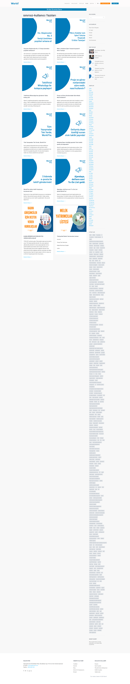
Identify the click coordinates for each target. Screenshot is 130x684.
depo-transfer (92, 297)
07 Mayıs (91, 126)
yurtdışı (91, 630)
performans (95, 529)
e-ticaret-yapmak (93, 331)
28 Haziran (91, 204)
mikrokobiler (92, 461)
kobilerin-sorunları (98, 421)
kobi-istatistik (92, 418)
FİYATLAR (81, 3)
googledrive (92, 354)
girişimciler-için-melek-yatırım (96, 348)
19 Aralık (91, 142)
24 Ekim (91, 211)
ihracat (90, 373)
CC (90, 286)
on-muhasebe (92, 491)
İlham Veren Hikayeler (94, 27)
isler (90, 397)
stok (99, 564)
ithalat (95, 401)
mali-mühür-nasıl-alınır (94, 448)
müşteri (96, 465)
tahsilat (91, 570)
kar (99, 410)
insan (96, 380)
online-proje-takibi (93, 517)
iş (95, 384)
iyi (98, 401)
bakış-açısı (96, 254)
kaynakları (91, 414)
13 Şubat (91, 166)
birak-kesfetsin (92, 262)
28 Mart (91, 178)
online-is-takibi (92, 504)
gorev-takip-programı (94, 356)
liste (103, 440)
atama (90, 252)
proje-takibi (95, 534)
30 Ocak (91, 157)
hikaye (90, 365)
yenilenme (91, 624)
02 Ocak (91, 92)
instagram (91, 384)
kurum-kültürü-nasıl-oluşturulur (96, 431)
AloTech (91, 245)
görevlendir (91, 361)
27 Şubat (91, 169)
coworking (91, 290)
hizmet (97, 365)
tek (102, 572)
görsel (97, 361)
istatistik (91, 401)
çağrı (99, 275)
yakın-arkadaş (92, 611)
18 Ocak (91, 153)
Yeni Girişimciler (92, 40)
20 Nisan (91, 122)
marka (97, 450)
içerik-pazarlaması (93, 367)
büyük (90, 275)
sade (94, 547)
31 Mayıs (91, 196)
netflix (101, 480)
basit (90, 258)
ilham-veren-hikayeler (94, 376)
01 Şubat (91, 160)
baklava (101, 254)
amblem (102, 245)
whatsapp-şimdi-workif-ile (95, 602)
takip (98, 570)
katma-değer (99, 412)
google (102, 352)
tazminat (98, 572)
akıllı (90, 243)
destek (95, 301)
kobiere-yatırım (100, 418)
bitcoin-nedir (101, 265)
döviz (96, 312)
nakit (102, 472)
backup (91, 254)
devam (90, 305)
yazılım (90, 617)
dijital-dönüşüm (92, 307)
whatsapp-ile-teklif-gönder (95, 600)
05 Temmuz (92, 207)
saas (90, 547)
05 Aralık (91, 139)
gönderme (91, 352)
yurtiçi (95, 630)
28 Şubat (91, 225)
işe (104, 395)
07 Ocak (91, 220)
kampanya (95, 410)
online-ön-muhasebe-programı (96, 515)
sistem (99, 555)
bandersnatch (100, 256)
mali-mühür (91, 446)
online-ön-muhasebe (99, 512)
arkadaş (100, 250)
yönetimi (96, 628)
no (96, 487)
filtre (103, 337)
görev (97, 354)
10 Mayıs (91, 191)
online (90, 497)
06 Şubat (91, 104)
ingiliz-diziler (92, 378)
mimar (97, 461)
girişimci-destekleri (98, 344)
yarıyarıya (91, 615)
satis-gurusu (92, 549)
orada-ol (91, 525)
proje (90, 534)
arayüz (96, 250)
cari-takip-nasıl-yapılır (99, 284)
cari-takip (91, 284)
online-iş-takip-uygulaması (95, 506)
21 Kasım (91, 133)
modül (99, 463)
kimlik (99, 416)
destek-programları (93, 303)
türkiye (94, 583)
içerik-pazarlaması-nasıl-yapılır (96, 369)
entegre (93, 333)
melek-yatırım (92, 453)
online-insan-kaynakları (94, 502)
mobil (95, 463)
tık (98, 581)
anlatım (91, 247)
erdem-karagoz (92, 335)
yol (102, 624)
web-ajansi (100, 594)
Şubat (90, 101)
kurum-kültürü (99, 429)
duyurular (91, 314)
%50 (90, 235)
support (91, 568)
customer (94, 292)
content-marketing (93, 288)
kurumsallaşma (92, 438)
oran (95, 525)
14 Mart (91, 175)
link (98, 440)
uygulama (98, 587)
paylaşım (102, 527)
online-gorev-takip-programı (95, 500)
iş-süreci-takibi (97, 391)
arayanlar (91, 250)
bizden (90, 267)
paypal (90, 529)
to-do (90, 583)
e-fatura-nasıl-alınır (93, 320)
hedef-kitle (96, 363)
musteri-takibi (92, 468)
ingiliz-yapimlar (99, 378)
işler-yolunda (95, 397)
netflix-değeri (92, 482)
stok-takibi (91, 566)
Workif (90, 37)
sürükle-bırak (100, 568)
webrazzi (91, 596)
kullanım (96, 425)
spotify (99, 562)
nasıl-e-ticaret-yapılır (93, 476)
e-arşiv (96, 314)
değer (90, 294)
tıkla (100, 581)
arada (97, 247)
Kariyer (90, 32)
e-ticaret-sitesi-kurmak (94, 329)
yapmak (97, 613)
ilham (99, 373)
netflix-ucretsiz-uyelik (94, 485)
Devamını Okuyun (27, 62)
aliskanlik (101, 243)
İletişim (75, 672)
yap (100, 611)
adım (90, 239)
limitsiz (101, 438)
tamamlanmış (92, 572)
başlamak (95, 258)
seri (103, 551)
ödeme (99, 487)
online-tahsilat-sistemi (94, 521)
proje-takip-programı (94, 536)
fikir (100, 337)
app (94, 247)
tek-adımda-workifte (93, 574)
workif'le (95, 604)
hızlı (94, 365)
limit (98, 438)
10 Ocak (91, 151)
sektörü (95, 551)
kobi (102, 416)
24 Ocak (91, 99)
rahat (98, 538)
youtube (100, 628)
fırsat (90, 339)
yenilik (96, 624)
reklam (102, 538)
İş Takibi (91, 30)
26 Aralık (91, 144)
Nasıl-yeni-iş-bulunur (93, 480)
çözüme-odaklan (99, 290)
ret (93, 545)
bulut (99, 271)
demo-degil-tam (96, 294)
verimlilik (102, 589)
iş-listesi (91, 391)
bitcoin (103, 262)
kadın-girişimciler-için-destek (95, 408)
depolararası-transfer (94, 299)
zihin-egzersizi (92, 632)
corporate (101, 288)
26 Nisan (91, 186)
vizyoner (98, 591)
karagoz (103, 410)
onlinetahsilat (92, 523)
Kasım (90, 131)
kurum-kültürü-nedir (93, 433)
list (100, 440)
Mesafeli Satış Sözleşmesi (101, 668)
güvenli (91, 363)
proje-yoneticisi (92, 538)
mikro (99, 457)
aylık (101, 252)
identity (103, 371)
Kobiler (90, 35)
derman (101, 299)
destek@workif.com (33, 665)
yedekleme (101, 617)
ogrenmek (91, 489)
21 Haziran (91, 202)
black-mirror (99, 267)
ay (93, 252)
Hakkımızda (97, 672)
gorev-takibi (102, 354)
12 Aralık (91, 141)
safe (97, 547)
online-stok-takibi (93, 519)
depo (102, 294)
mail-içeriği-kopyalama (94, 444)
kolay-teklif (95, 423)
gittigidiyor (97, 350)
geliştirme (102, 341)
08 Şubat (91, 106)
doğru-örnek (101, 309)
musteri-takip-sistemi (94, 470)
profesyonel (101, 532)
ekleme (102, 331)
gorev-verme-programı (94, 359)
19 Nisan (91, 121)
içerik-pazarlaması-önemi (95, 371)
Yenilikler (75, 664)
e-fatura (100, 314)
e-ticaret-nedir (92, 326)
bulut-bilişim (92, 273)
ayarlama (97, 252)
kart (90, 412)
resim (90, 545)
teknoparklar (92, 579)
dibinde (95, 305)
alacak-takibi (95, 243)
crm (90, 292)
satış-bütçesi (102, 547)
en (90, 333)
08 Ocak (91, 94)
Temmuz (91, 205)
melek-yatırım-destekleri (94, 455)
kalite (90, 410)
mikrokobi (97, 459)
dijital (99, 305)
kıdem (99, 414)
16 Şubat (91, 108)
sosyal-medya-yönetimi (94, 559)
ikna (96, 373)
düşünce (100, 312)
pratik (96, 532)
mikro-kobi (91, 459)
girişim (90, 344)
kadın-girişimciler (93, 406)
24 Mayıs (91, 195)
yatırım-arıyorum (98, 615)
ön (98, 489)
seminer (100, 551)
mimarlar (102, 461)
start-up (91, 564)
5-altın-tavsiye (98, 237)
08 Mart (91, 112)
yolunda (91, 626)
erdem (97, 333)
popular (101, 529)
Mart (90, 110)
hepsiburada (102, 363)
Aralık (90, 137)
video (90, 591)
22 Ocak (91, 97)
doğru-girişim (95, 309)
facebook (99, 335)
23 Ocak (91, 155)
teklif (101, 574)
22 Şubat (91, 168)
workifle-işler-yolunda (94, 609)
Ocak (90, 90)
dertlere (91, 301)
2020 (90, 216)
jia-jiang (102, 401)
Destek (75, 666)
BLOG (87, 3)
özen (94, 527)
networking (91, 487)
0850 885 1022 (31, 667)
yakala (101, 609)
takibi (95, 570)
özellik (90, 527)
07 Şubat (91, 162)
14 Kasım (91, 214)
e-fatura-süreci (92, 322)
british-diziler (96, 269)
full (90, 341)
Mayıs (90, 124)
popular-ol (91, 532)
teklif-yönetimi (101, 576)
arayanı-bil (102, 247)
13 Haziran (91, 200)
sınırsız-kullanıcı (92, 555)
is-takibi (91, 393)
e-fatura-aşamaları (93, 316)
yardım (101, 613)
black (94, 267)
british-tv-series (92, 271)
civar (93, 286)
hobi (101, 365)
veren (98, 589)
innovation (91, 380)
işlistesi (102, 399)
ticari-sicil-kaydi (92, 581)
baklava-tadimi (92, 256)
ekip (99, 331)
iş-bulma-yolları (100, 384)
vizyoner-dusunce (93, 594)
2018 (90, 88)
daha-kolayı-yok (101, 292)
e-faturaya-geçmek (93, 324)
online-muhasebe (93, 510)
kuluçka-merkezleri (93, 427)
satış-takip (98, 549)
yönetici (99, 626)
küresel (100, 427)
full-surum (94, 341)
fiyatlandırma (96, 339)
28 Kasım (91, 135)
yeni (90, 619)
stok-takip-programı (99, 566)
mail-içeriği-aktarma (97, 442)
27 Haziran (91, 130)
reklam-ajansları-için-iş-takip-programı (97, 542)
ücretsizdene (92, 587)
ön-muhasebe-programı (94, 495)
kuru (94, 429)
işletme (100, 397)
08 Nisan (91, 182)
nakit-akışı (91, 474)
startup (95, 564)
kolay (90, 423)
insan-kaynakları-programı (95, 382)
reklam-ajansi (92, 540)
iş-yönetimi (99, 395)
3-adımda (98, 235)
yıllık (100, 624)
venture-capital (92, 589)
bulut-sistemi (98, 273)
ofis (103, 487)
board (90, 269)
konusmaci (101, 423)
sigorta (94, 553)
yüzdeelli (99, 630)
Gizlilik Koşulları (98, 670)
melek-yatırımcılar (93, 457)
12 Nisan (91, 119)
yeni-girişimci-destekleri (97, 619)
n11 (99, 472)
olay (96, 489)
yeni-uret (98, 621)
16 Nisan (91, 184)
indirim (101, 376)
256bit (94, 235)
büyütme (95, 275)
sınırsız (98, 553)
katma (93, 412)
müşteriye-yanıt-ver (93, 472)
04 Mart (91, 173)
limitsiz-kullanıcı (92, 440)
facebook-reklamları (93, 337)
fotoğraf (101, 339)
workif (90, 604)
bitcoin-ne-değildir (93, 265)
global (102, 350)
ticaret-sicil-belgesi (100, 579)
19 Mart (91, 113)
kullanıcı (91, 425)
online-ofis (91, 512)
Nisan (90, 115)
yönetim (91, 628)
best (93, 260)
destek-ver (101, 303)
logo (90, 442)
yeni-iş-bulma (92, 621)
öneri (102, 495)
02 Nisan (91, 117)
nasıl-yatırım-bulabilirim (94, 478)
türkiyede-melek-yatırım (94, 585)
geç (98, 341)
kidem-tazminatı (92, 416)
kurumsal (101, 433)
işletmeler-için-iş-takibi (94, 399)
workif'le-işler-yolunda (94, 606)
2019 (90, 146)
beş (90, 260)
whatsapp (96, 596)
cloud (96, 286)
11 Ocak (91, 95)
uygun (102, 587)
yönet (95, 626)
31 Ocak (91, 222)
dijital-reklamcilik (101, 307)
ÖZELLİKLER (74, 3)
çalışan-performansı (93, 279)
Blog (74, 668)
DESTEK (92, 3)
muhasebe (91, 465)
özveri (98, 527)
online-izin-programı (93, 508)
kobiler (90, 421)
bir (99, 260)
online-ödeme (101, 510)
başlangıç (100, 258)
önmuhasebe (99, 523)
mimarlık (91, 463)
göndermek (97, 352)
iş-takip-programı (98, 393)
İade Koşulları (98, 666)
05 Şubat (91, 103)
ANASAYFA (67, 3)
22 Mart (91, 177)
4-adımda (91, 237)
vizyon (94, 591)
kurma (90, 429)
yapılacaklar (92, 613)
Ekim (90, 209)
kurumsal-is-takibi (93, 435)
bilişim (96, 260)
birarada (99, 262)
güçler (101, 361)
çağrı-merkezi (92, 277)
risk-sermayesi (98, 545)
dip (90, 309)
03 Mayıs (91, 189)
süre (95, 568)
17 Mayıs (91, 193)
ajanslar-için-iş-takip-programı (96, 241)
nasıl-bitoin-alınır (98, 474)
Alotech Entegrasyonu (78, 670)
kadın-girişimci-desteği (94, 403)
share (90, 553)
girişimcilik (91, 350)
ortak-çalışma (101, 525)
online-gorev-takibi (97, 497)
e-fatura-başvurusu (93, 318)
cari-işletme (100, 282)
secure (90, 551)
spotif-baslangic (93, 562)
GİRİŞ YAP (115, 3)
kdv (96, 414)
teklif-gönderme (92, 576)
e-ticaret (101, 324)
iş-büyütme (91, 386)
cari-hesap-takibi (93, 282)
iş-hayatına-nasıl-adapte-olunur (96, 388)
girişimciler (91, 346)
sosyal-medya (92, 557)
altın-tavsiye (96, 245)
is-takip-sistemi (92, 395)
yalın (98, 611)
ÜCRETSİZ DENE (105, 3)
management (92, 450)
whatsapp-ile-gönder (94, 598)
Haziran (91, 128)
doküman (91, 312)
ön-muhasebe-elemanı (94, 493)
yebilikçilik (96, 617)
